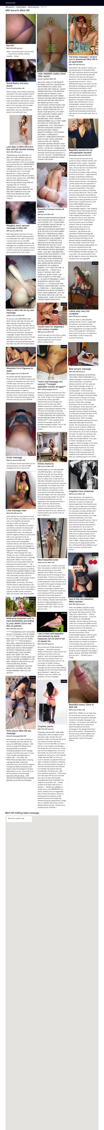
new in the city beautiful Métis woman (81, 600)
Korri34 (10, 45)
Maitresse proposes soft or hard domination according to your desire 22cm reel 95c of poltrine (20, 622)
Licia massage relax (16, 510)
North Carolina (33, 7)
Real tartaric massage (80, 369)
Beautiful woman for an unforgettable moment (80, 151)
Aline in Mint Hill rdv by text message (20, 311)
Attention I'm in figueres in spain (19, 369)
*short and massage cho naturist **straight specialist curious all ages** (52, 384)
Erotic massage (14, 457)
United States (21, 7)
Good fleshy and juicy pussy (17, 84)
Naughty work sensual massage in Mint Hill (17, 226)
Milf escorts (10, 7)
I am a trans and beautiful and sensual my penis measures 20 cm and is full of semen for (51, 637)
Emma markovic (46, 463)
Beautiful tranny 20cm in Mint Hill (81, 705)
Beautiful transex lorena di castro (51, 210)
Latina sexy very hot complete (79, 312)
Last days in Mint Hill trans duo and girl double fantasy (20, 148)
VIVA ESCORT (11, 3)
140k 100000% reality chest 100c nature (52, 74)
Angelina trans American (81, 491)
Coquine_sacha (45, 726)
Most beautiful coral (48, 559)
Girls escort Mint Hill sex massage (18, 732)
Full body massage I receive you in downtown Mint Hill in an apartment (83, 59)
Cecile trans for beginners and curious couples (51, 327)
